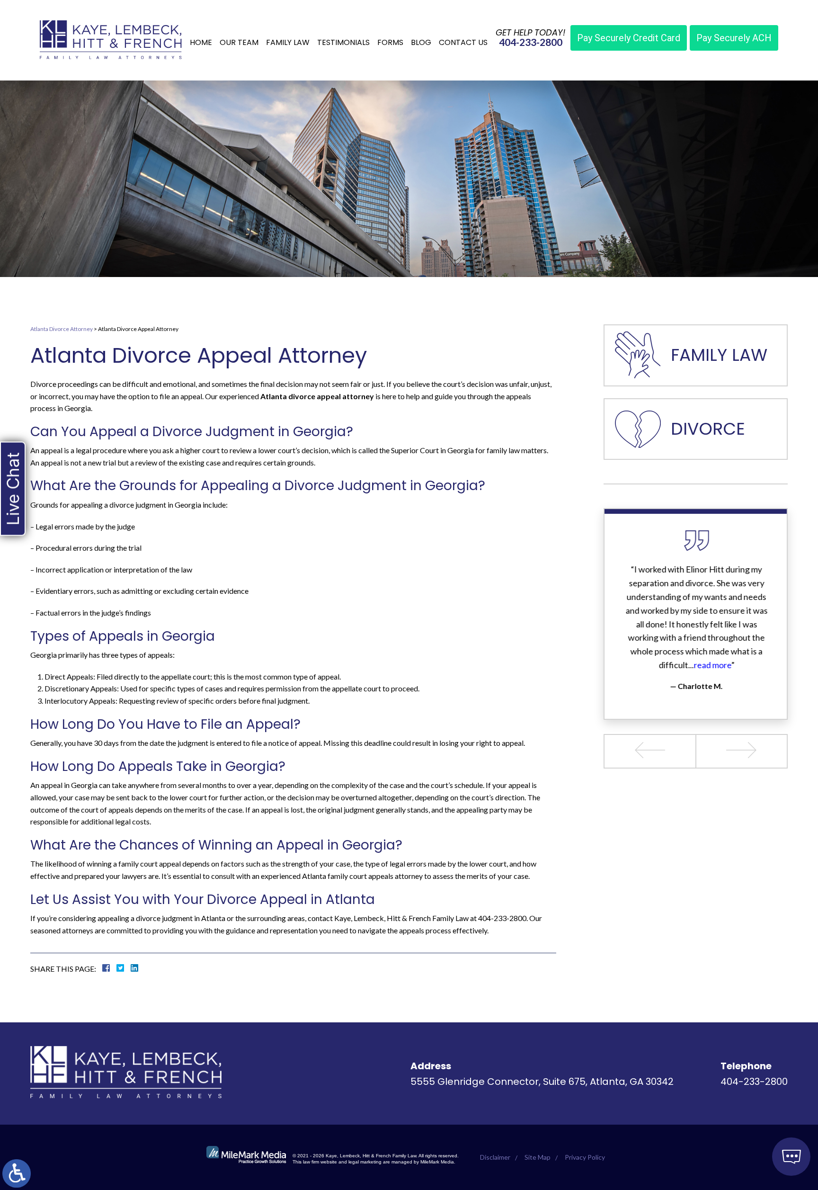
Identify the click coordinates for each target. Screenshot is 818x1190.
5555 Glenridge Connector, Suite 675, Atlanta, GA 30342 (542, 1081)
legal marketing (365, 1161)
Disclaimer (495, 1157)
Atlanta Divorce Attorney (61, 328)
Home (201, 42)
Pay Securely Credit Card (628, 38)
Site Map (538, 1157)
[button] (650, 751)
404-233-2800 (530, 42)
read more (711, 665)
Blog (421, 42)
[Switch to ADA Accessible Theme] (16, 1173)
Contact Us (463, 42)
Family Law (288, 42)
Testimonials (343, 42)
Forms (390, 42)
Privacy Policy (585, 1157)
